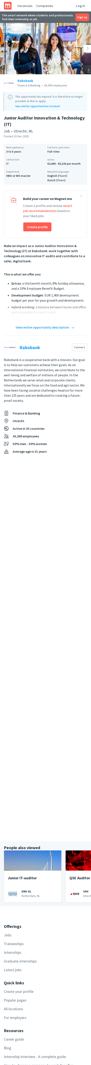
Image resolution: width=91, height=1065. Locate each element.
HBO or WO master (18, 176)
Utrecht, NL (23, 131)
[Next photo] (82, 48)
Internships (12, 952)
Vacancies (24, 6)
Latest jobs (13, 969)
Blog (7, 1047)
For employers (15, 1017)
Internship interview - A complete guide (35, 1056)
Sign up (82, 17)
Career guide (14, 1039)
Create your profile (18, 991)
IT (7, 164)
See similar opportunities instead (37, 106)
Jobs (7, 935)
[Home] (8, 5)
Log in (80, 6)
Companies (44, 6)
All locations (13, 1008)
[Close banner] (81, 196)
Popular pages (15, 1000)
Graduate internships (20, 961)
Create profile (37, 227)
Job (7, 131)
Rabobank (25, 81)
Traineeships (14, 943)
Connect (79, 347)
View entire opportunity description (42, 327)
